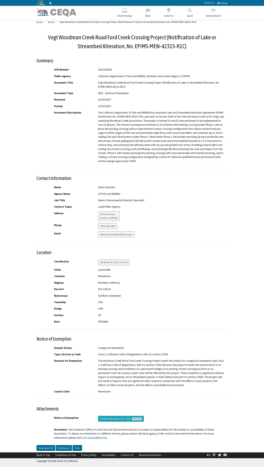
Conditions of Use (65, 455)
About (148, 15)
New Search (64, 447)
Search (190, 15)
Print (77, 447)
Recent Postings (124, 15)
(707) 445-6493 (107, 226)
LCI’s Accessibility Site (94, 437)
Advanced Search (213, 15)
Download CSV (45, 447)
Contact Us (209, 2)
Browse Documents (150, 455)
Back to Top (43, 455)
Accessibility (109, 455)
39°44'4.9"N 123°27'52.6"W (113, 262)
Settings (223, 3)
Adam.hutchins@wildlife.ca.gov (116, 234)
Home (40, 21)
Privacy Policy (88, 455)
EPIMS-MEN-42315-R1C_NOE (120, 418)
